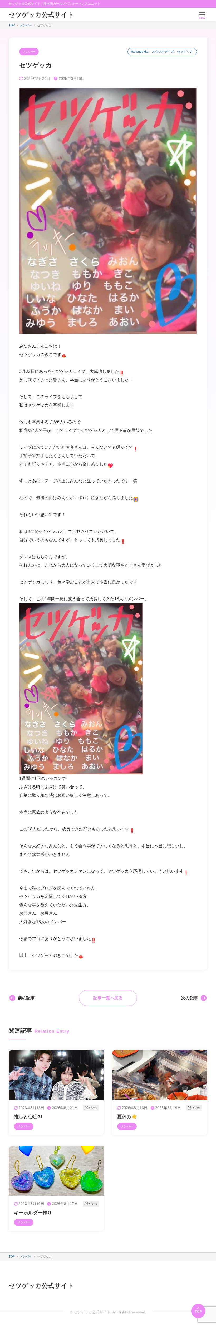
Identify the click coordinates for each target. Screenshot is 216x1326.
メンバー (29, 51)
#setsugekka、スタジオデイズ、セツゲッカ (161, 51)
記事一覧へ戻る (108, 998)
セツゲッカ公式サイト (41, 14)
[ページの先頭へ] (198, 1311)
